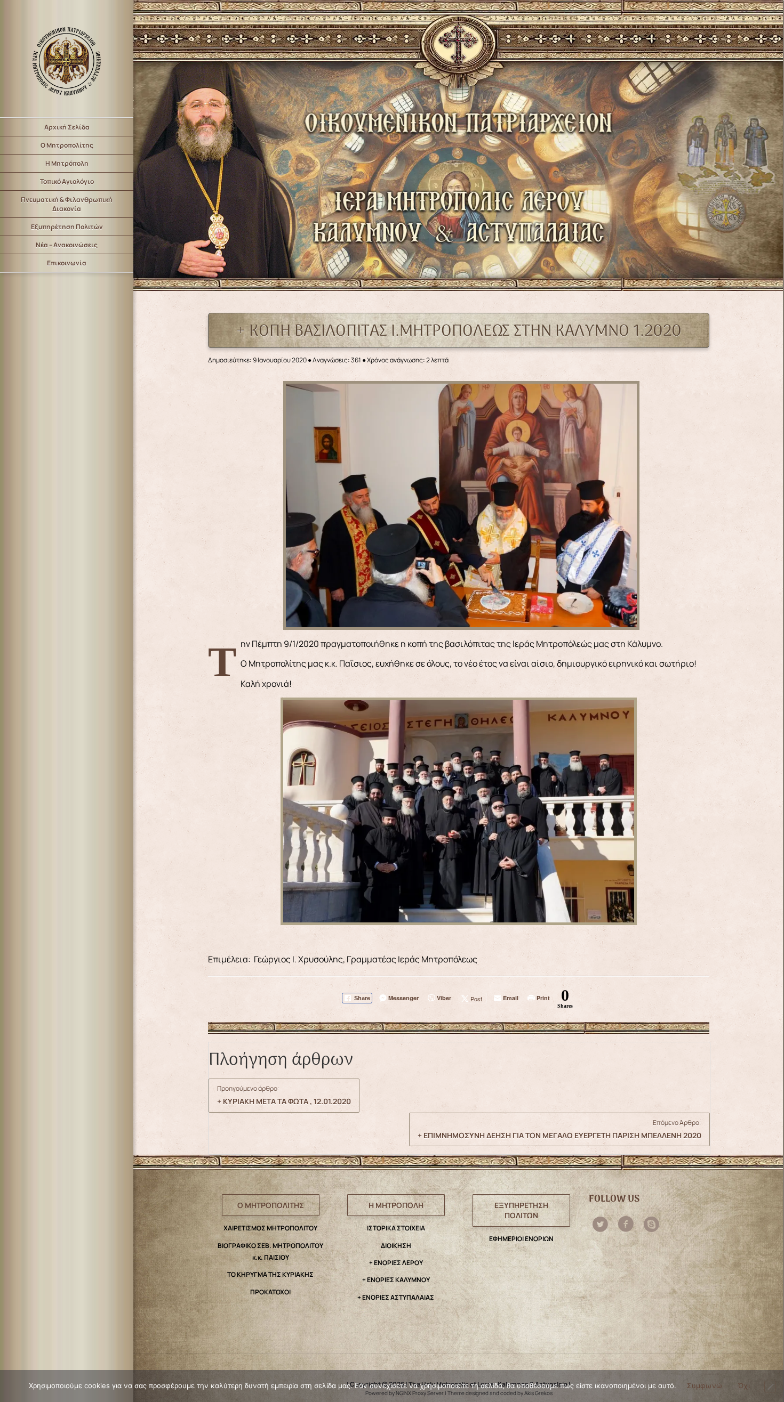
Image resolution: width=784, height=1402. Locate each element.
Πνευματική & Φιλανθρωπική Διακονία (67, 204)
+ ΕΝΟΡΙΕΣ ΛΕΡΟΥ (396, 1262)
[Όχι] (770, 1386)
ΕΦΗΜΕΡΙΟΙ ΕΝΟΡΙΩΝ (521, 1238)
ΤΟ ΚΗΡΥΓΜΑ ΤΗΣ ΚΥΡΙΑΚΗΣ (270, 1274)
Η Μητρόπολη (67, 163)
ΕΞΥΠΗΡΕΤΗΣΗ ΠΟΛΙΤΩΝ (521, 1210)
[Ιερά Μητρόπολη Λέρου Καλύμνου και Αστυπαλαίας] (66, 58)
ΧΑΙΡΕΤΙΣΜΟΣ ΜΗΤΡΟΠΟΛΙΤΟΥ (270, 1228)
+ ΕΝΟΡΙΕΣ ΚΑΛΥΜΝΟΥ (396, 1279)
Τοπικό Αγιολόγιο (67, 181)
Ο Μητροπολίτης (67, 145)
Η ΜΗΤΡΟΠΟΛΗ (396, 1205)
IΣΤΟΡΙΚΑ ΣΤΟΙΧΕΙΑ (396, 1228)
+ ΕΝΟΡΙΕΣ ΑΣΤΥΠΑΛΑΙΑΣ (395, 1297)
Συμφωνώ (704, 1385)
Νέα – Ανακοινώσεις (67, 244)
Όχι (744, 1385)
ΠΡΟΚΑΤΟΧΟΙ (270, 1291)
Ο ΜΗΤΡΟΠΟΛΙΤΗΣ (270, 1205)
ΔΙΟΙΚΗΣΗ (396, 1245)
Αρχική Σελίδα (67, 127)
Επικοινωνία (66, 263)
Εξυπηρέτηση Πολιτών (67, 226)
